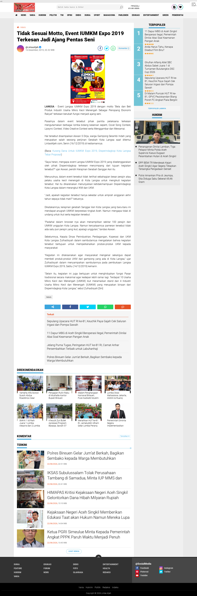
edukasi (136, 15)
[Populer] (180, 7)
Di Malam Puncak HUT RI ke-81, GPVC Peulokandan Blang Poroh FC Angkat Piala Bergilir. (161, 96)
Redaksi (106, 587)
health (106, 568)
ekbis (78, 15)
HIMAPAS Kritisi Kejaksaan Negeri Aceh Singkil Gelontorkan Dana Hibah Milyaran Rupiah (87, 495)
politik (53, 15)
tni (62, 15)
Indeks (115, 587)
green (166, 15)
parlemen (123, 15)
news (23, 15)
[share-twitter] (106, 48)
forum (47, 568)
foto (75, 568)
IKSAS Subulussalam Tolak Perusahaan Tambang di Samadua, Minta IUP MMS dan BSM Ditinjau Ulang (84, 478)
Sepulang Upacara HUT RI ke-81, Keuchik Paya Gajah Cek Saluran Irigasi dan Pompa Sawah (161, 82)
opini (69, 15)
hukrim (42, 15)
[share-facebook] (100, 48)
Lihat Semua (73, 551)
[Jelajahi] (193, 4)
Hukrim (89, 587)
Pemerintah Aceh (180, 15)
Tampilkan (124, 436)
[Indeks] (174, 7)
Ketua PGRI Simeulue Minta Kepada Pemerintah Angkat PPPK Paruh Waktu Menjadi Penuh (88, 534)
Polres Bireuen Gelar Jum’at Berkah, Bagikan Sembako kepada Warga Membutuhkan (85, 456)
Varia (81, 587)
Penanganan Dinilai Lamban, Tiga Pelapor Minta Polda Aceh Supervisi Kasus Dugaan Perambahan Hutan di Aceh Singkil (157, 151)
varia (32, 15)
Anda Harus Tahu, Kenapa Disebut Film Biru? (159, 48)
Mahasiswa (109, 15)
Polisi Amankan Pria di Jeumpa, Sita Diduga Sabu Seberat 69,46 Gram (156, 178)
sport (97, 15)
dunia (87, 15)
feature (18, 568)
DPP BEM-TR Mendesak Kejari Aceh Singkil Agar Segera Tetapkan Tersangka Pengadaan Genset (157, 166)
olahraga (78, 572)
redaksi (107, 572)
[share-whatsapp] (113, 48)
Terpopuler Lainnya (157, 109)
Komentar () (124, 48)
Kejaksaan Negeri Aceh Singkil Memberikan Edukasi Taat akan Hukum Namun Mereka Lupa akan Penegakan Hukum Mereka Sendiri (88, 517)
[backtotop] (98, 558)
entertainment (151, 15)
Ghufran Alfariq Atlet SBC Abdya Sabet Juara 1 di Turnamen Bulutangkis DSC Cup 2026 (159, 67)
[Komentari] (123, 307)
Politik (98, 587)
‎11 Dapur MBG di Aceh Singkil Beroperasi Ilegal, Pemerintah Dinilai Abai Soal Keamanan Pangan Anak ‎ (161, 36)
